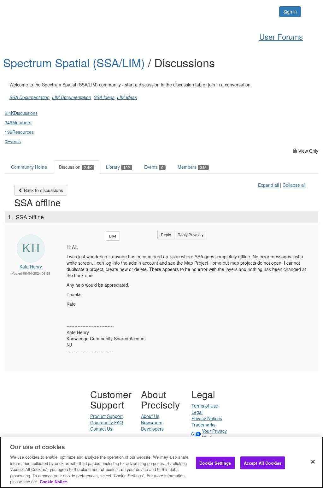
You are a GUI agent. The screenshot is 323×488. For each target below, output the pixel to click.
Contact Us (101, 429)
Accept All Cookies (262, 463)
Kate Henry (31, 266)
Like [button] (112, 235)
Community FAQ (106, 422)
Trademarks (203, 424)
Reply (166, 234)
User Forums (281, 36)
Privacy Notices (206, 418)
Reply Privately (190, 234)
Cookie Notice (53, 482)
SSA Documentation (29, 97)
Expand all (268, 185)
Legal (197, 412)
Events (153, 167)
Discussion (75, 167)
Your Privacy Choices (214, 434)
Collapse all (294, 185)
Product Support (106, 416)
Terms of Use (204, 406)
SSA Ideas (104, 97)
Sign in (290, 12)
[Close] (313, 461)
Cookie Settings (215, 463)
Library (118, 167)
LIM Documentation (71, 97)
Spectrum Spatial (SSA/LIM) (75, 62)
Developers (152, 429)
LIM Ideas (127, 97)
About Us (150, 416)
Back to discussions (43, 190)
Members (192, 167)
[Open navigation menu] (311, 11)
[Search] (255, 11)
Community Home (29, 167)
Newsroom (151, 422)
